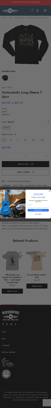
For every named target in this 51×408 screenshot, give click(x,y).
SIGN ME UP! (38, 210)
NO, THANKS (38, 214)
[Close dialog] (49, 191)
